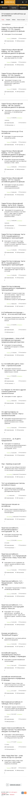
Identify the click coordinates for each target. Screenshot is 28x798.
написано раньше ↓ (15, 785)
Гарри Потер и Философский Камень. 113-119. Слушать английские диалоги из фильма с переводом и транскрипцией (13, 153)
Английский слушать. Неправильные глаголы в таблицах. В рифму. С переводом (13, 654)
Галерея (8, 19)
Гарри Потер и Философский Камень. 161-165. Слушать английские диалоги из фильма (13, 51)
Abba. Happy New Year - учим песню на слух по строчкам (12, 756)
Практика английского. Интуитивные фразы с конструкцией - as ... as (10, 529)
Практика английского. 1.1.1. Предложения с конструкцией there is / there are (12, 606)
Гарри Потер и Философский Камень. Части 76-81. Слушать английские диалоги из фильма (13, 205)
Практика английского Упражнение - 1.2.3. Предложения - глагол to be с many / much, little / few (13, 556)
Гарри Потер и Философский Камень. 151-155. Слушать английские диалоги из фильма (13, 75)
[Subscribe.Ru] (9, 2)
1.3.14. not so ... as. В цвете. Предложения (11, 440)
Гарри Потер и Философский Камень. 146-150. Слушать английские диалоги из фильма (13, 105)
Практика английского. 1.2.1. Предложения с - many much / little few (12, 583)
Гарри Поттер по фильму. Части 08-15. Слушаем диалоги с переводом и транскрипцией (13, 263)
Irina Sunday (9, 474)
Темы (2, 19)
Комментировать (10, 41)
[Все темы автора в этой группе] (11, 38)
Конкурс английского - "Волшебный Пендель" (9, 634)
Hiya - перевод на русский (10, 464)
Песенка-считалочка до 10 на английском (12, 132)
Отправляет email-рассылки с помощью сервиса (14, 4)
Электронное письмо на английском (10, 505)
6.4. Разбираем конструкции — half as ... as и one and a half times (13, 313)
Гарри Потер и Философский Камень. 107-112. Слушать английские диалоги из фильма (13, 180)
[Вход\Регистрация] (23, 2)
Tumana (8, 38)
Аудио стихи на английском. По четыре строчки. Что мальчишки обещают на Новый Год (13, 729)
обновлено (19, 118)
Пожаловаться (23, 38)
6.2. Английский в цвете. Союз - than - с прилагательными (12, 365)
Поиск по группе (21, 19)
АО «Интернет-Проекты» (9, 792)
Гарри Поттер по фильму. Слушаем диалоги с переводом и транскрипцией (13, 288)
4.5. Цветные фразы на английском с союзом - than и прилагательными (12, 413)
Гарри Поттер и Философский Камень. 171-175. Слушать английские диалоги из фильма (13, 29)
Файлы (13, 19)
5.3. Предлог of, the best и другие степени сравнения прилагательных (13, 391)
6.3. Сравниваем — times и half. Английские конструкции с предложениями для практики (12, 340)
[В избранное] (2, 34)
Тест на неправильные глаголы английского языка (13, 484)
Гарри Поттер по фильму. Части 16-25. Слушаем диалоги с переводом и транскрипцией (13, 236)
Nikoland (12, 794)
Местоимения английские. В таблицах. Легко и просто (11, 703)
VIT (7, 495)
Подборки (23, 8)
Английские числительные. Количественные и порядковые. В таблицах (13, 678)
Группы (14, 8)
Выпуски (4, 8)
